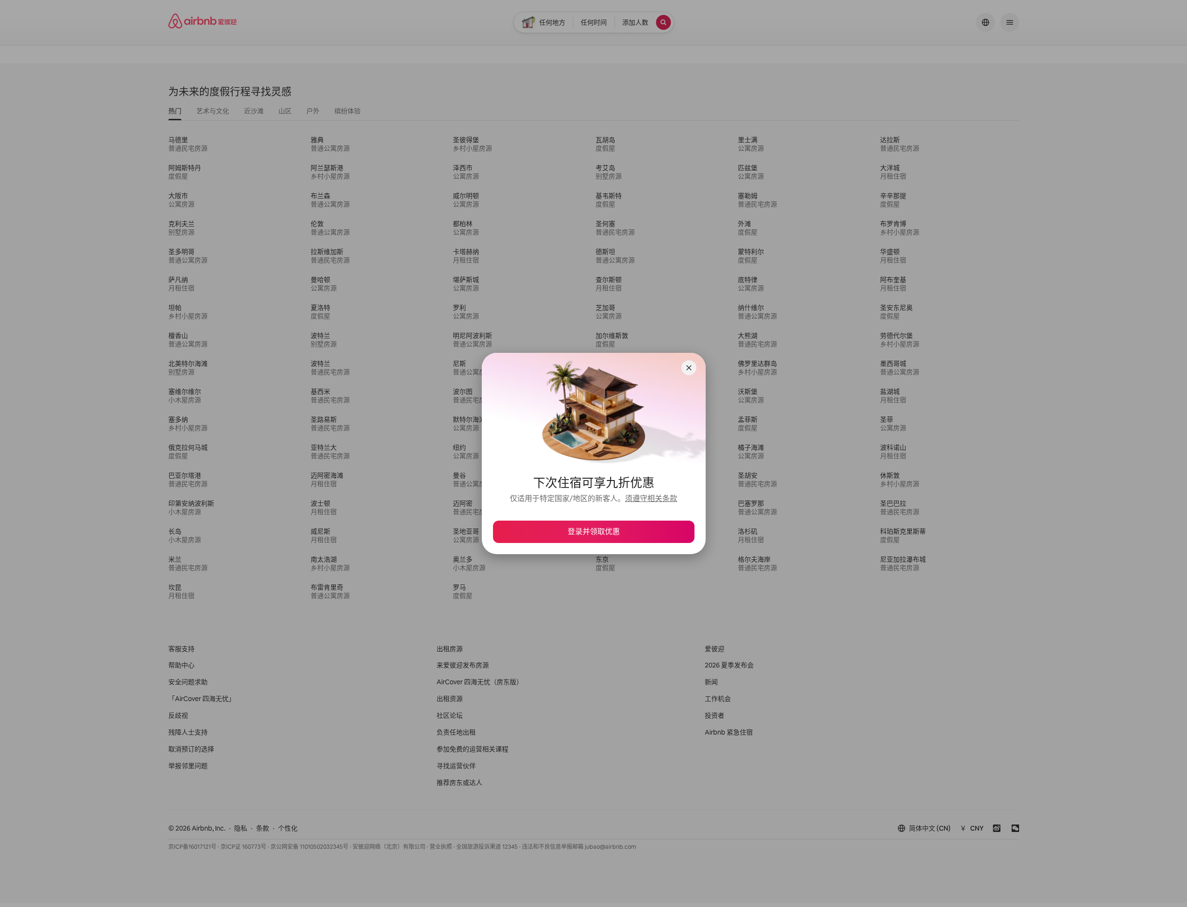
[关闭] (689, 367)
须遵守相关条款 (651, 498)
